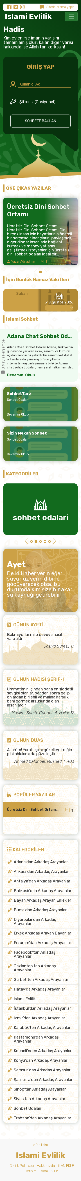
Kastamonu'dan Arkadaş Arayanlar (36, 1039)
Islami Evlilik (27, 16)
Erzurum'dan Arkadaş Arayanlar (42, 943)
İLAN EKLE (66, 1166)
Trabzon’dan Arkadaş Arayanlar (42, 1118)
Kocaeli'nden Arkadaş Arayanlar (43, 1051)
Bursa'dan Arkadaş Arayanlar (40, 910)
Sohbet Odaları (17, 400)
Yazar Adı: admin (23, 261)
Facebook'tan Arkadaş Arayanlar (34, 954)
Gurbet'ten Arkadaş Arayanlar (41, 980)
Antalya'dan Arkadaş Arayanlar (42, 881)
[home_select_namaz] (59, 308)
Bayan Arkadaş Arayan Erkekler (42, 900)
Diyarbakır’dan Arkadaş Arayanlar (35, 922)
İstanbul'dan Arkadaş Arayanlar (42, 1008)
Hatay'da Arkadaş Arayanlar (39, 989)
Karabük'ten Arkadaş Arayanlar (42, 1028)
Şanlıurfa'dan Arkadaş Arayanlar (43, 1080)
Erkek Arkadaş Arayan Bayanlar (42, 933)
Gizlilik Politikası (21, 1166)
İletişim (30, 1171)
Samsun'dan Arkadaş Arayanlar (42, 1070)
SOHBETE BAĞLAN (40, 121)
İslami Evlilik (25, 999)
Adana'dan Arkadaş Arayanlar (41, 862)
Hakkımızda (46, 1166)
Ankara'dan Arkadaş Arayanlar (41, 872)
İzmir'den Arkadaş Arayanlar (39, 1018)
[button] (35, 272)
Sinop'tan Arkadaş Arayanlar (40, 1089)
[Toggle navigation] (71, 16)
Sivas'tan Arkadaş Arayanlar (39, 1099)
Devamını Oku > (21, 375)
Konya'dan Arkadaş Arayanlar (40, 1060)
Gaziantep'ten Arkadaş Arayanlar (35, 968)
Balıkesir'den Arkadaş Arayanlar (42, 891)
